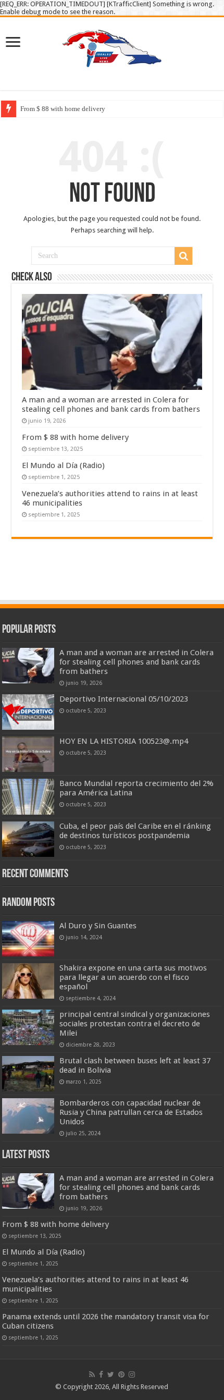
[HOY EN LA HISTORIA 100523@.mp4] (28, 754)
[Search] (183, 256)
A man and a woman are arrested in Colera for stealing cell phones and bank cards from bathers (111, 404)
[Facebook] (101, 1374)
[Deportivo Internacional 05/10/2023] (28, 712)
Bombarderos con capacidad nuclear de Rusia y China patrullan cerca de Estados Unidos (131, 1112)
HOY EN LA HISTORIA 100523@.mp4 (123, 741)
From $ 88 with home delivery (62, 109)
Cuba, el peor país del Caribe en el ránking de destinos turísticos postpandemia (135, 830)
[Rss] (92, 1374)
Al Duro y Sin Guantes (97, 925)
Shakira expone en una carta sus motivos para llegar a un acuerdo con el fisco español (133, 977)
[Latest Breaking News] (112, 46)
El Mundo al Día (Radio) (63, 465)
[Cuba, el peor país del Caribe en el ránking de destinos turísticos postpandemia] (28, 839)
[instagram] (132, 1374)
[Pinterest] (121, 1374)
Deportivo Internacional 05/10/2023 (123, 699)
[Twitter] (110, 1374)
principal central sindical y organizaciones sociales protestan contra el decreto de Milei (134, 1024)
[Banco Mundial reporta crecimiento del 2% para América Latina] (28, 796)
